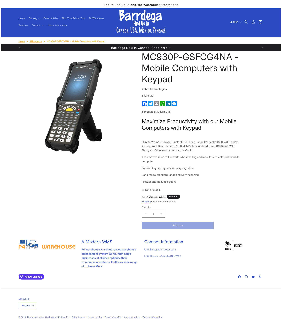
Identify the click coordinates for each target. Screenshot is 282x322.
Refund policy (78, 317)
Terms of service (113, 317)
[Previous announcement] (19, 48)
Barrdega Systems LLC (38, 317)
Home (22, 41)
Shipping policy (132, 317)
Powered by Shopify (59, 317)
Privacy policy (95, 317)
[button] (34, 18)
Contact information (152, 317)
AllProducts (36, 41)
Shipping (146, 201)
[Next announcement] (262, 48)
